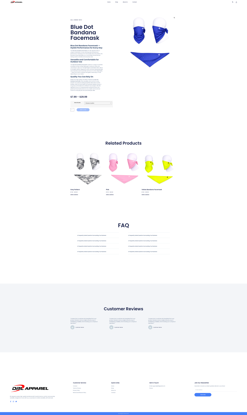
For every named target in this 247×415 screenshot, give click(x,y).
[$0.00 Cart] (236, 2)
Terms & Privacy (77, 388)
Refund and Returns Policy (79, 392)
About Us (125, 2)
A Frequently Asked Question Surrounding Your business (91, 235)
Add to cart (83, 109)
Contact (134, 2)
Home (108, 2)
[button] (233, 2)
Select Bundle (77, 102)
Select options (74, 194)
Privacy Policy (76, 390)
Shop (116, 2)
